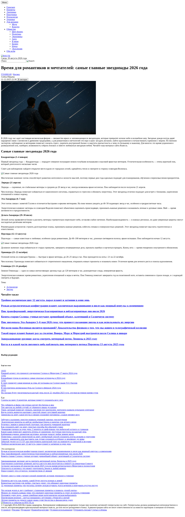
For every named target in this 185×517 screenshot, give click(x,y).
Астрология (12, 287)
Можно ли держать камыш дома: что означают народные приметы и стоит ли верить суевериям (45, 493)
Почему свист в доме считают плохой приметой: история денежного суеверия (37, 476)
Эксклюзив (17, 49)
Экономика (17, 36)
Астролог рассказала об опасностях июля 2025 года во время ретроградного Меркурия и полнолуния (48, 466)
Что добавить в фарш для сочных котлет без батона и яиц (27, 405)
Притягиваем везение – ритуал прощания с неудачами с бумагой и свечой (35, 498)
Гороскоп (11, 7)
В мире (15, 41)
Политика (16, 34)
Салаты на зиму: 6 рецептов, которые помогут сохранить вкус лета (32, 400)
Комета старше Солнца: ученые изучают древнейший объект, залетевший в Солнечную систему (57, 316)
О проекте (6, 510)
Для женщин (12, 22)
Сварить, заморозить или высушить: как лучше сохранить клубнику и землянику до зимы (42, 439)
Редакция (25, 510)
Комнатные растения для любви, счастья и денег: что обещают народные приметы (39, 483)
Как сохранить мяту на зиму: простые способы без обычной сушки (32, 427)
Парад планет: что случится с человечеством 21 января (26, 471)
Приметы (11, 10)
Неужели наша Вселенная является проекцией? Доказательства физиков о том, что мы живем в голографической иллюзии (74, 327)
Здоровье (11, 19)
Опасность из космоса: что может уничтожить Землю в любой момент (33, 468)
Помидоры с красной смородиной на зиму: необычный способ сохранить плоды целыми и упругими (48, 437)
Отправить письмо (82, 510)
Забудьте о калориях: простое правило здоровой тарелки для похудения (34, 419)
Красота (15, 27)
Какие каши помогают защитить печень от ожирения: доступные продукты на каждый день (43, 432)
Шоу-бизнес (17, 32)
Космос (16, 74)
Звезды (10, 289)
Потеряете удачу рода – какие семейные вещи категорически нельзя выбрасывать (39, 495)
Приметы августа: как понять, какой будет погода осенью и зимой (31, 480)
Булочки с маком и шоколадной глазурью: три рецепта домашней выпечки (35, 424)
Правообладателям (40, 510)
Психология (12, 17)
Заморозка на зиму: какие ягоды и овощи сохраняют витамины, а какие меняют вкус (40, 415)
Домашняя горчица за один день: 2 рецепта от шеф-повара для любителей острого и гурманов (44, 429)
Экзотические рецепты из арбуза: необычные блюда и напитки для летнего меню (38, 422)
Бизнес (15, 44)
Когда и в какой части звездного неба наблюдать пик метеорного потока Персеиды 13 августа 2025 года (62, 344)
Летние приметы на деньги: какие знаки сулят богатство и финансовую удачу (37, 500)
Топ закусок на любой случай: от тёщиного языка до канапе (29, 407)
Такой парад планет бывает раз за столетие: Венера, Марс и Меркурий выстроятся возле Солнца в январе (64, 333)
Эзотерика (11, 12)
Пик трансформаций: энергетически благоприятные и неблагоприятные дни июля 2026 (53, 311)
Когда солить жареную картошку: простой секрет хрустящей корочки (33, 412)
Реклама (16, 510)
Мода (14, 24)
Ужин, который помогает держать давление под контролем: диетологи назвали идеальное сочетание (47, 410)
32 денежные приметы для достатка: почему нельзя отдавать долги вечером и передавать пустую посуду (49, 485)
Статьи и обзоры (99, 510)
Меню (4, 2)
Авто (14, 39)
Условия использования (61, 510)
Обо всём (11, 51)
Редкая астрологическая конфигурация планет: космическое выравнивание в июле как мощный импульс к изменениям (72, 305)
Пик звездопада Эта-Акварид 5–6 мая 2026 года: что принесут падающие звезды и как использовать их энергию (67, 322)
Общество (11, 29)
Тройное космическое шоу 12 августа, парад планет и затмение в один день (45, 300)
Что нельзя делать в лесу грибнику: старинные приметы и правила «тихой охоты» (39, 490)
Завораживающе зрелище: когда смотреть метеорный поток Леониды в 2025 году (49, 338)
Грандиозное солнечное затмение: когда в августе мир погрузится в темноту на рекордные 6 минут (47, 463)
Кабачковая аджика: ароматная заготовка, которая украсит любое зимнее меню (37, 434)
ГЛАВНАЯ (6, 74)
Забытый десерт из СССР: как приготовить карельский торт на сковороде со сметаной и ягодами (46, 441)
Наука (14, 46)
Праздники (12, 14)
